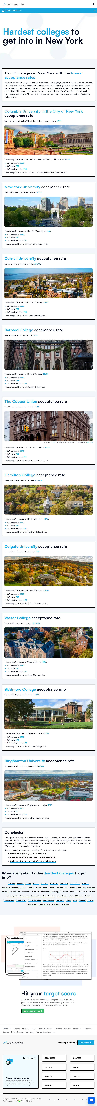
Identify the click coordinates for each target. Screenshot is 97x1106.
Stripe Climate (26, 1101)
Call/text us (84, 1043)
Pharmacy (77, 1028)
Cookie (60, 1100)
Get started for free (31, 1011)
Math (34, 1028)
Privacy (52, 1100)
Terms (68, 1100)
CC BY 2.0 (90, 442)
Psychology (87, 1028)
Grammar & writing (45, 1028)
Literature (58, 1028)
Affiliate (76, 1100)
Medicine (67, 1028)
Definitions (7, 1028)
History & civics (17, 1032)
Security (85, 1100)
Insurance (25, 1028)
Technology (29, 1032)
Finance (17, 1028)
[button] (93, 4)
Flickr (53, 442)
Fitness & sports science (46, 1032)
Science (6, 1032)
